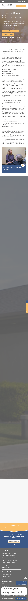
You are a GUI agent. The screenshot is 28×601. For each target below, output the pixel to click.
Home (3, 46)
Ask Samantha (21, 598)
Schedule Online (21, 5)
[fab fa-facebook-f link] (12, 545)
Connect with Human (21, 584)
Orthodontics (7, 574)
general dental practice (8, 111)
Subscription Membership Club (18, 91)
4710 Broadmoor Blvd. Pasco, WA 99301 (13, 38)
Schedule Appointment (21, 581)
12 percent (10, 60)
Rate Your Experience (13, 481)
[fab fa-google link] (15, 545)
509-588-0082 (14, 85)
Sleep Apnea (6, 576)
